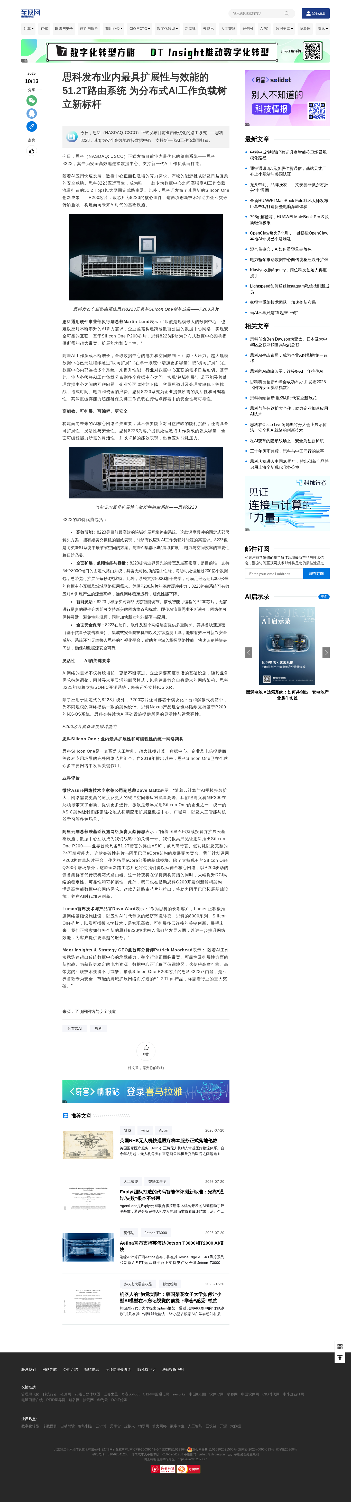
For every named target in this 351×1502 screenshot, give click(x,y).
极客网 (232, 1394)
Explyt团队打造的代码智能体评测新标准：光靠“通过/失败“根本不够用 (172, 1195)
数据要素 (283, 29)
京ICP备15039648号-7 (145, 1449)
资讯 (322, 29)
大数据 (235, 1426)
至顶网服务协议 (118, 1369)
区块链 (211, 1426)
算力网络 (159, 1426)
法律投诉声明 (173, 1369)
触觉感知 (170, 1284)
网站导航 (49, 1369)
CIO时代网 (271, 1394)
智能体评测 (157, 1181)
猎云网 (88, 1400)
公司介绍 (70, 1369)
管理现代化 (30, 1394)
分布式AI (75, 1028)
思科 (98, 1028)
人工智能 (228, 29)
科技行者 (50, 1394)
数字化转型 (166, 29)
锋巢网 (65, 1394)
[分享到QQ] (31, 116)
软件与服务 (89, 29)
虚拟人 (129, 1426)
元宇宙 (115, 1426)
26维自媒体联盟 (87, 1394)
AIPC (264, 29)
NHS (127, 1130)
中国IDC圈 (197, 1394)
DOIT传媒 (119, 1400)
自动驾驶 (67, 1426)
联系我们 (28, 1369)
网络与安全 (64, 29)
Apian (163, 1130)
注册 (322, 13)
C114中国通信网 (156, 1394)
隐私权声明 (146, 1369)
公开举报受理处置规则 (243, 1454)
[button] (326, 652)
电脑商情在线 (32, 1400)
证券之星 (111, 1394)
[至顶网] (30, 15)
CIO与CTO (139, 29)
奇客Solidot (130, 1394)
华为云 (102, 1400)
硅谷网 (74, 1400)
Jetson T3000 (156, 1233)
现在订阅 (316, 573)
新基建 (190, 29)
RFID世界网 (56, 1400)
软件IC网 (216, 1394)
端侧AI (248, 29)
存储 (44, 29)
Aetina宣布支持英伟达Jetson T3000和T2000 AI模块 (172, 1246)
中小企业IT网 (293, 1394)
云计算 (101, 1426)
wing (145, 1130)
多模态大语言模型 (138, 1284)
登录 (315, 13)
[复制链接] (31, 129)
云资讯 (208, 29)
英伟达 (129, 1233)
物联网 (305, 29)
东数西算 (50, 1426)
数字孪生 (177, 1426)
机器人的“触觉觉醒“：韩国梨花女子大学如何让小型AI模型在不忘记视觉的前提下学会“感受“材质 (170, 1297)
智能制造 (85, 1426)
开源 (223, 1426)
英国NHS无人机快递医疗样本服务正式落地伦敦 (168, 1140)
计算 (28, 29)
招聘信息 (92, 1369)
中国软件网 (250, 1394)
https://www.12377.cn (192, 1459)
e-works (179, 1394)
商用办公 (113, 29)
